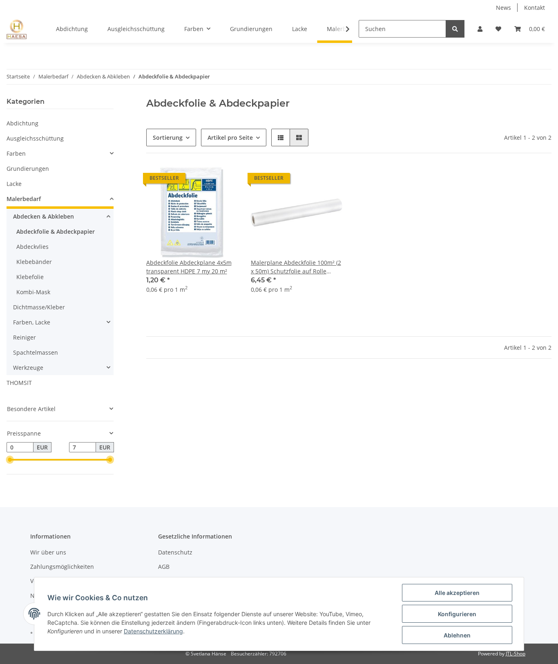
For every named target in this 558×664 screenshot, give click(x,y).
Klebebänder (34, 262)
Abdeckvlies (32, 246)
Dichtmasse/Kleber (39, 307)
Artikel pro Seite (230, 137)
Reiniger (24, 337)
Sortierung (168, 137)
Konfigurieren (457, 613)
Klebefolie (30, 277)
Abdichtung (22, 123)
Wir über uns (48, 552)
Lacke (14, 184)
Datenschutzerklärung (153, 631)
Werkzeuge (28, 367)
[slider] (10, 460)
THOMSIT (19, 383)
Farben (16, 153)
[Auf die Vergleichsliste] (203, 180)
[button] (480, 29)
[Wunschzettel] (498, 29)
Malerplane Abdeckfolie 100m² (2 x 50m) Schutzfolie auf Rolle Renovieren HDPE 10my (296, 267)
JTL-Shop (515, 653)
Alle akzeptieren (457, 592)
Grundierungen (28, 168)
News (503, 7)
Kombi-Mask (33, 292)
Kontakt (534, 7)
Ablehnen (457, 635)
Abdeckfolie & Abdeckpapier (55, 231)
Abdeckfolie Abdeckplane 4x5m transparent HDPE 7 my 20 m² (189, 267)
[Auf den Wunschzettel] (224, 180)
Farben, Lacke (31, 322)
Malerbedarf (24, 199)
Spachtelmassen (35, 352)
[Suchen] (455, 29)
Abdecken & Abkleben (43, 216)
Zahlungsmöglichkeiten (62, 566)
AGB (164, 566)
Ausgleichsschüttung (35, 138)
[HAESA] (17, 29)
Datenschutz (175, 552)
